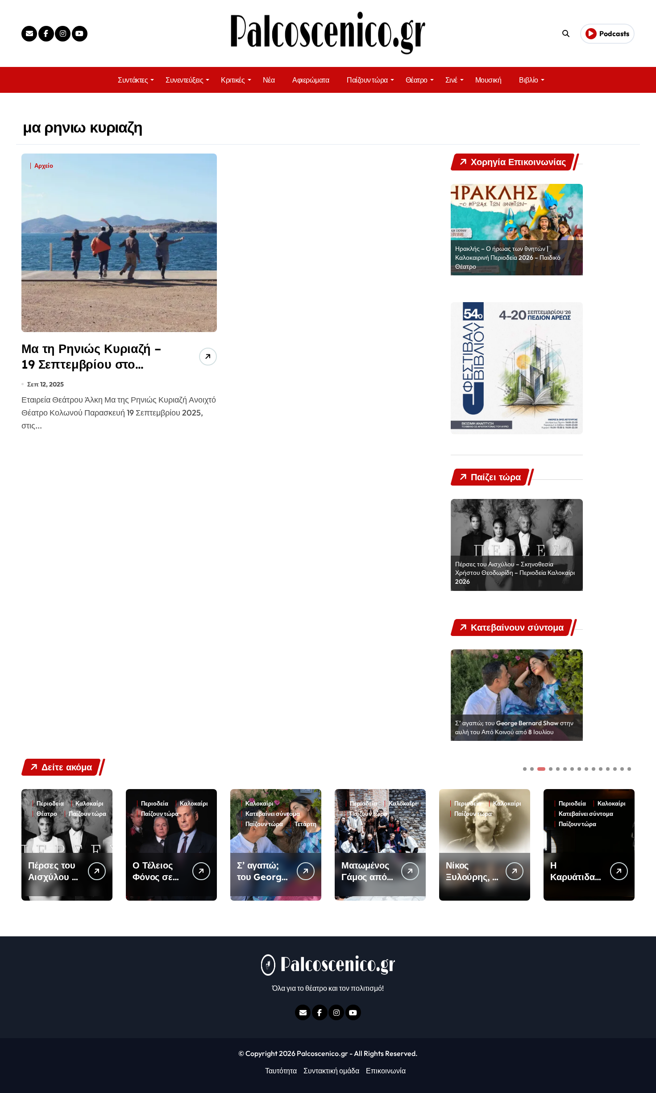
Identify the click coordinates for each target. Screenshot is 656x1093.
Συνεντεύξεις (184, 79)
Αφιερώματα (310, 79)
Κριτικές (233, 79)
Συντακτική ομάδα (331, 1070)
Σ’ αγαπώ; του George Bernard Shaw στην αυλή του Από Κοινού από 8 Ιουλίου (514, 727)
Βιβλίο (528, 79)
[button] (626, 844)
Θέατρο (417, 79)
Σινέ (451, 79)
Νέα (269, 79)
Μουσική (488, 79)
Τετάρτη (305, 824)
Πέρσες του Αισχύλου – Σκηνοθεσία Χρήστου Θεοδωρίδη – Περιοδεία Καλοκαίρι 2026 (515, 573)
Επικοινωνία (386, 1070)
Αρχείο (43, 165)
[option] (517, 230)
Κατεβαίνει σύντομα (272, 813)
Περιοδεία (50, 803)
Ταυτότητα (281, 1070)
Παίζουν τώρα (367, 79)
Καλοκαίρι (89, 803)
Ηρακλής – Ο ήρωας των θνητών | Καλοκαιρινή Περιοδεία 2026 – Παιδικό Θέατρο (508, 257)
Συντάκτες (133, 79)
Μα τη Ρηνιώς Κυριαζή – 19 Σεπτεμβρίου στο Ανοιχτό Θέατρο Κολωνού (95, 364)
